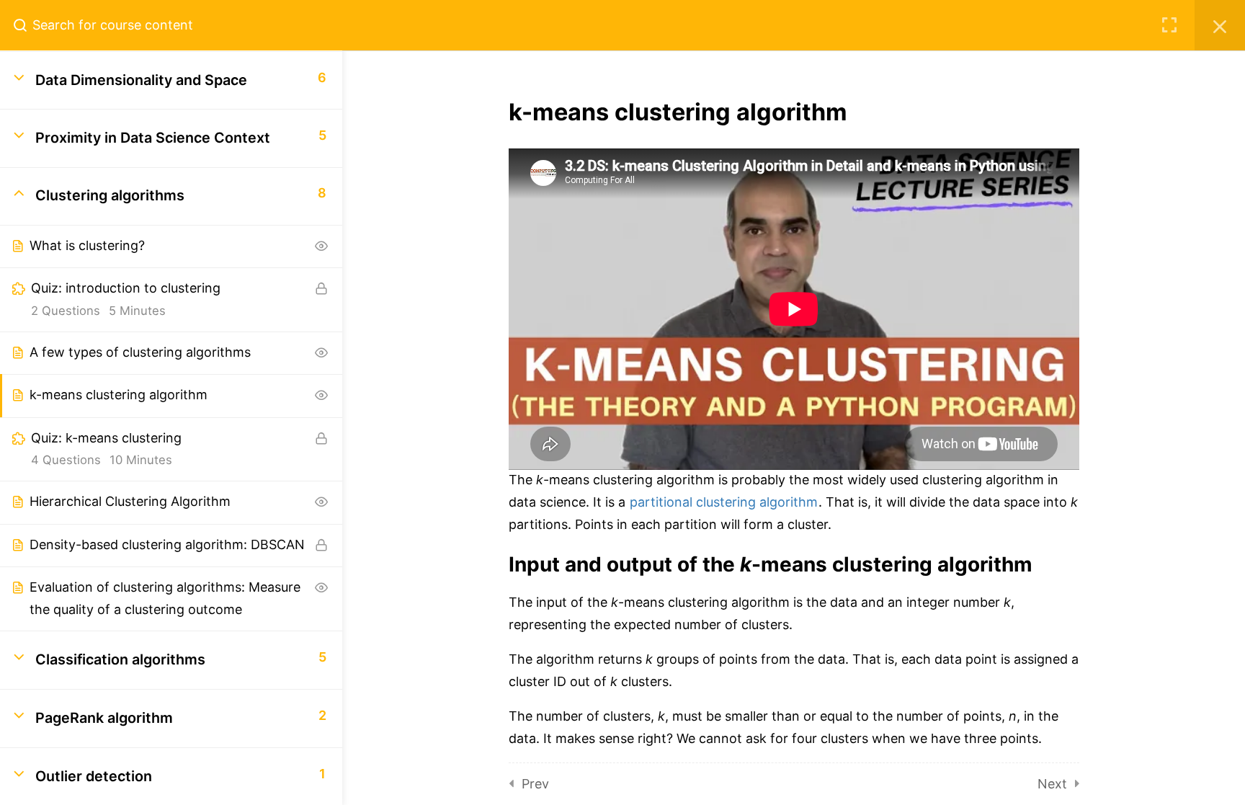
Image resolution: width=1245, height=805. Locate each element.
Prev (535, 783)
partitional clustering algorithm (724, 502)
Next (1052, 783)
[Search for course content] (26, 25)
